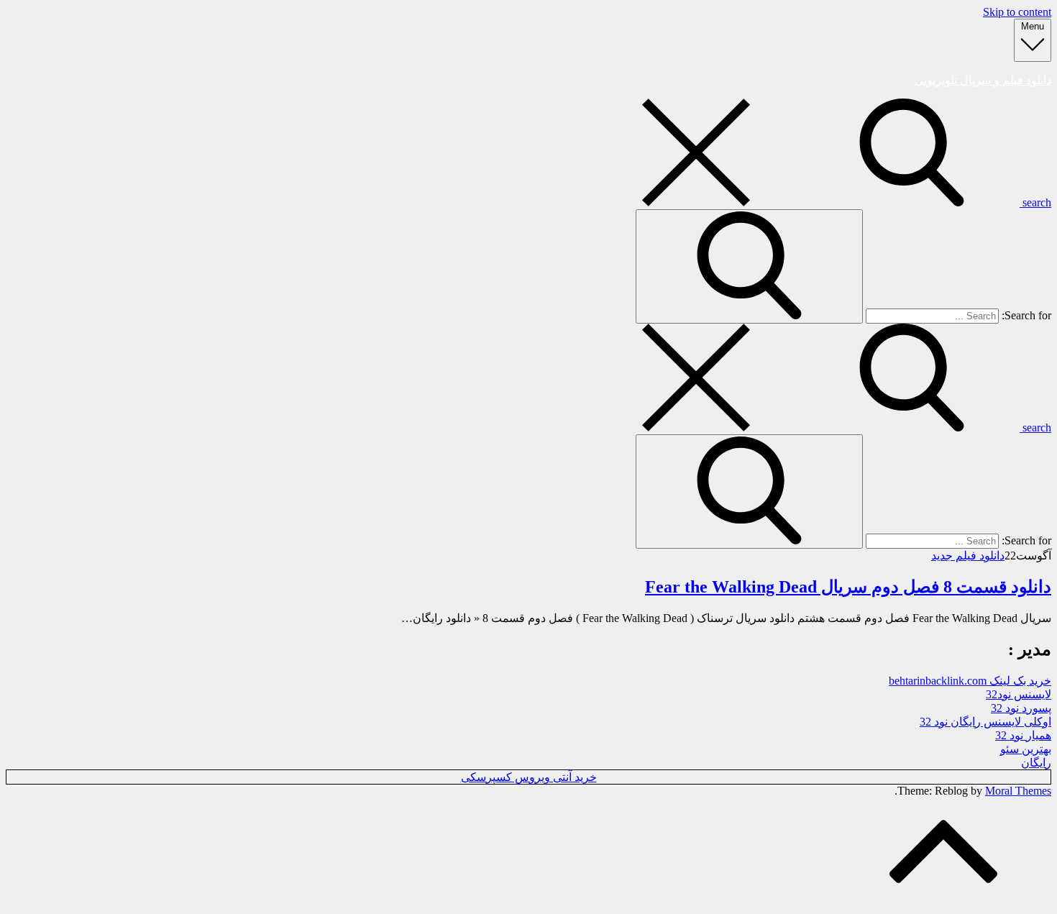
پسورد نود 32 (1021, 708)
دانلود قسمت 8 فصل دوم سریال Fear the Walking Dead (848, 586)
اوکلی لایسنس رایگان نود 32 (985, 722)
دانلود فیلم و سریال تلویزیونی (983, 80)
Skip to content (1017, 12)
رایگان (1036, 763)
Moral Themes (1018, 791)
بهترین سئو (1025, 749)
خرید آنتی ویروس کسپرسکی (529, 777)
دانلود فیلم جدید (968, 555)
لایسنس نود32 (1018, 694)
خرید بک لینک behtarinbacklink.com (970, 681)
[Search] (749, 266)
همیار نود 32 (1023, 735)
